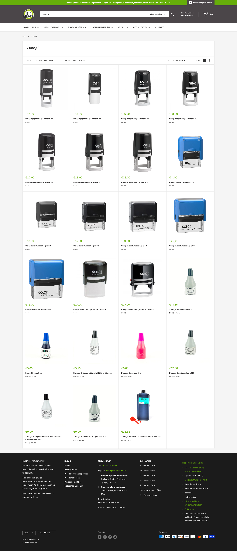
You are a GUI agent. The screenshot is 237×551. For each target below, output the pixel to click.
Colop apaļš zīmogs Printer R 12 (39, 119)
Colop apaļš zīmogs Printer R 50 (135, 182)
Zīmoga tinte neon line (131, 373)
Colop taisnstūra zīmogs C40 (134, 246)
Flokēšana (189, 509)
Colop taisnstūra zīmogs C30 (86, 246)
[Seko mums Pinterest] (110, 537)
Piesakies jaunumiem (202, 3)
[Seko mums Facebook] (99, 537)
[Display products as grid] (204, 60)
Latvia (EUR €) (44, 533)
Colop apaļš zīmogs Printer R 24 (135, 119)
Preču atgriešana (72, 478)
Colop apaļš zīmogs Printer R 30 (183, 119)
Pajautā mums (70, 469)
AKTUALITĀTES (140, 27)
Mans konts (187, 15)
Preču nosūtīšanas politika (76, 474)
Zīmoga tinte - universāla (180, 309)
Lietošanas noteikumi (73, 486)
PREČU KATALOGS (52, 27)
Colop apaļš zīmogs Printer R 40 (39, 182)
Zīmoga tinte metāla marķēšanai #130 (90, 436)
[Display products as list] (209, 60)
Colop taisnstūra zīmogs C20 (38, 246)
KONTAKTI (159, 27)
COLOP (27, 122)
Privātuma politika (72, 482)
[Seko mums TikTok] (115, 537)
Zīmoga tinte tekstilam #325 (181, 373)
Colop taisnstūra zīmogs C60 (38, 309)
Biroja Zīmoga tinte (33, 373)
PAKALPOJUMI (29, 27)
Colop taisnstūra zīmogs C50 (182, 246)
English (26, 533)
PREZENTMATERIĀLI (100, 27)
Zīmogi (34, 36)
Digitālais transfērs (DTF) (196, 480)
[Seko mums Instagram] (105, 537)
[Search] (172, 14)
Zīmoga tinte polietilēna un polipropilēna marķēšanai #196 (43, 437)
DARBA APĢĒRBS (76, 27)
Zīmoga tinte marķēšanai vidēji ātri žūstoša (92, 373)
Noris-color (174, 313)
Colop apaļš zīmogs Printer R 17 (87, 119)
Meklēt (67, 465)
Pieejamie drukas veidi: (192, 463)
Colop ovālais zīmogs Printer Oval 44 (89, 309)
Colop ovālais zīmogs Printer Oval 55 (137, 309)
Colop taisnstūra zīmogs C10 (181, 182)
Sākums (25, 36)
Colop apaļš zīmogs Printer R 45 (87, 182)
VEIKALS (121, 27)
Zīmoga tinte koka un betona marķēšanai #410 (141, 436)
